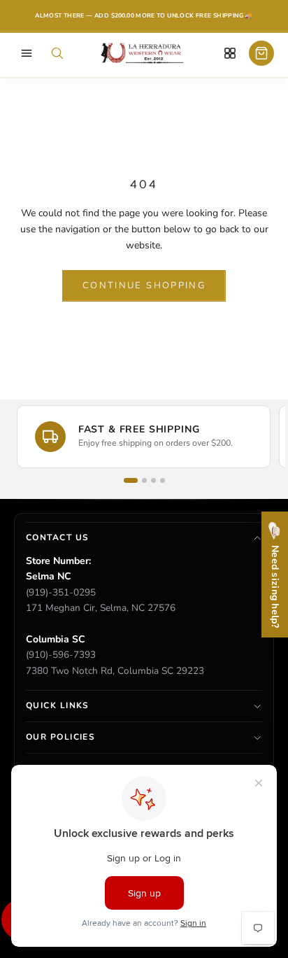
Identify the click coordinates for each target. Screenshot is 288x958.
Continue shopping (144, 285)
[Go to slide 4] (162, 480)
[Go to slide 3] (153, 480)
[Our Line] (230, 53)
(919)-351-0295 (61, 592)
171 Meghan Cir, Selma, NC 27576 (100, 607)
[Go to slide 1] (131, 480)
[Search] (57, 53)
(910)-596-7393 (61, 654)
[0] (261, 53)
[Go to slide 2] (144, 480)
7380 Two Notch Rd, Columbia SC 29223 (115, 670)
